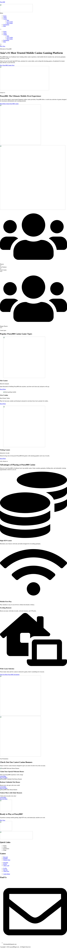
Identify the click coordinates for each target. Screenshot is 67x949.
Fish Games (10, 23)
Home (4, 16)
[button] (33, 13)
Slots (8, 20)
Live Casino (10, 21)
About (5, 17)
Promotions (6, 24)
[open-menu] (0, 29)
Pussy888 (2, 2)
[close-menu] (0, 45)
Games (5, 18)
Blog (4, 26)
